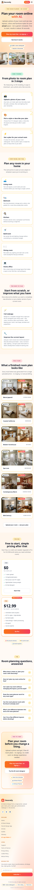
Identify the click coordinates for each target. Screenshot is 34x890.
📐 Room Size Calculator (17, 777)
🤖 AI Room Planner (17, 780)
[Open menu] (32, 2)
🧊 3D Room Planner (17, 784)
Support (3, 845)
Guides (3, 831)
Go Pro (17, 631)
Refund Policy (5, 856)
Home (3, 820)
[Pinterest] (6, 811)
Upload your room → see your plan (17, 525)
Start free (17, 591)
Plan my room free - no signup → (17, 34)
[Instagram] (2, 811)
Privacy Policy (5, 851)
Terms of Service (5, 848)
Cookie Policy (4, 853)
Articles (3, 829)
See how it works (17, 40)
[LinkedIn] (10, 811)
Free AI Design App (6, 826)
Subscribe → (17, 874)
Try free (27, 2)
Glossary (3, 834)
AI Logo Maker (5, 837)
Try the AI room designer (17, 771)
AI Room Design (5, 823)
